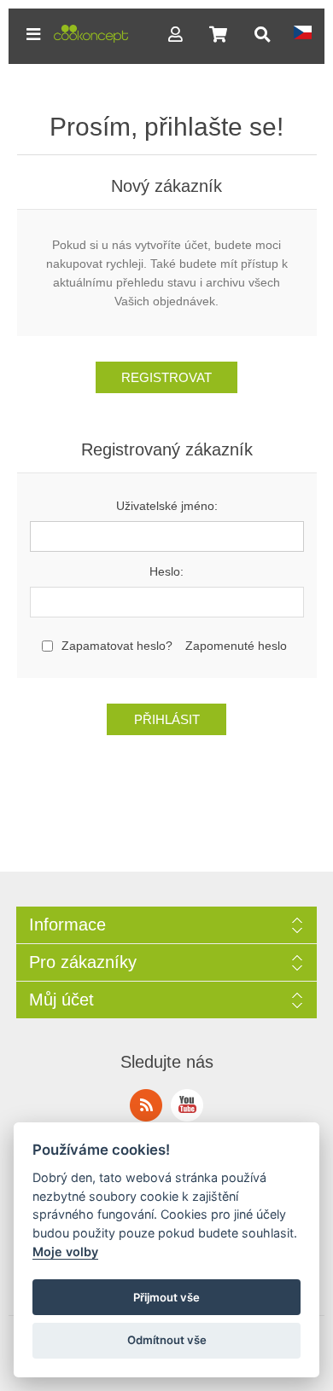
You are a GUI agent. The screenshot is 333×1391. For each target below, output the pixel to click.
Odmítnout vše (167, 1340)
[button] (33, 34)
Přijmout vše (166, 1297)
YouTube (187, 1105)
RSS (146, 1105)
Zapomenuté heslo (236, 645)
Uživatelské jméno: (167, 506)
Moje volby (65, 1251)
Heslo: (166, 571)
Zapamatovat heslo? (116, 645)
